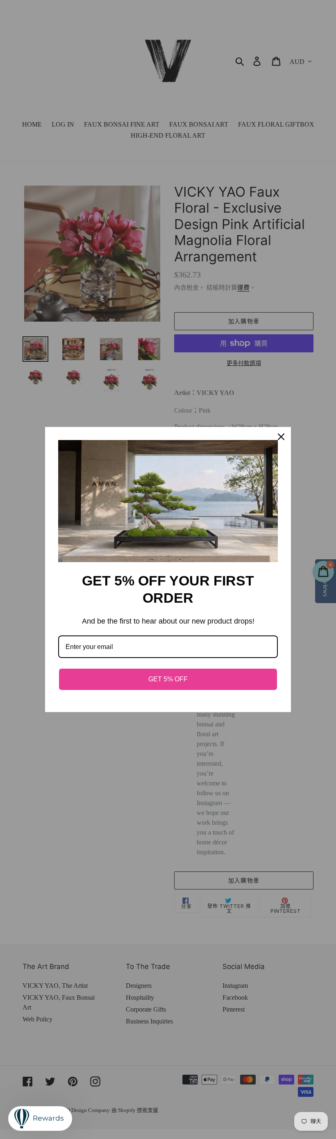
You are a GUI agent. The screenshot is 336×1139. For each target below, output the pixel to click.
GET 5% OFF (168, 679)
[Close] (281, 437)
